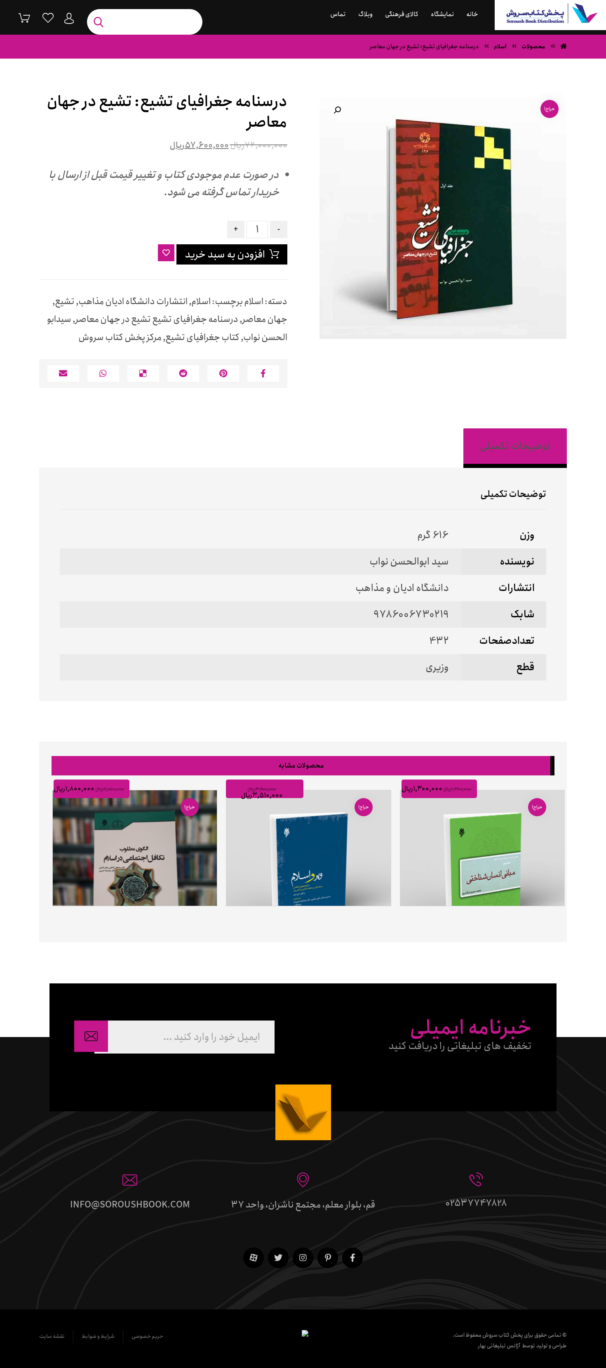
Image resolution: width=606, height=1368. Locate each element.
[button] (337, 110)
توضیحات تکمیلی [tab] (515, 446)
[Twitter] (278, 1258)
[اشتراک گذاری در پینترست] (223, 373)
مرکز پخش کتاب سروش (120, 338)
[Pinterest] (327, 1258)
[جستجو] (101, 22)
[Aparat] (253, 1258)
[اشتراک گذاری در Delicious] (143, 373)
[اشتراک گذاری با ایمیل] (63, 373)
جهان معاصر (264, 319)
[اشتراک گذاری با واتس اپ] (103, 373)
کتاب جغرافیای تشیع (202, 338)
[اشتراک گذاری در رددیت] (183, 373)
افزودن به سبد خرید (225, 254)
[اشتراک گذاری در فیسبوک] (263, 373)
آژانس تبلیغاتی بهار (499, 1346)
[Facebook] (352, 1258)
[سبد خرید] (18, 17)
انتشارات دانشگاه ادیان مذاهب (133, 302)
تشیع (65, 302)
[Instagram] (303, 1258)
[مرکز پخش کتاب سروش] (550, 15)
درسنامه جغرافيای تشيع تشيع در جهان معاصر (156, 319)
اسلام (253, 302)
